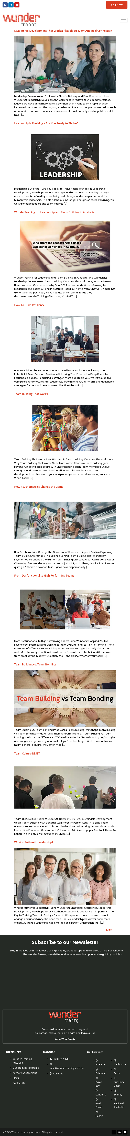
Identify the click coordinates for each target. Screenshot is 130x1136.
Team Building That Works (31, 394)
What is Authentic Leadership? (33, 842)
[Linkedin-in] (119, 1132)
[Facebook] (5, 4)
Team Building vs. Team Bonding (35, 664)
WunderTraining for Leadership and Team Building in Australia (54, 212)
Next (111, 930)
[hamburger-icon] (123, 20)
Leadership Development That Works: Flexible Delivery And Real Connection (63, 31)
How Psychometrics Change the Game (38, 487)
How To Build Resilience (29, 305)
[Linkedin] (11, 4)
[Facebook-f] (114, 1132)
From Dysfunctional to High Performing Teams (44, 575)
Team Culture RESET (27, 753)
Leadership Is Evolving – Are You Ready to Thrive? (46, 123)
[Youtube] (16, 4)
